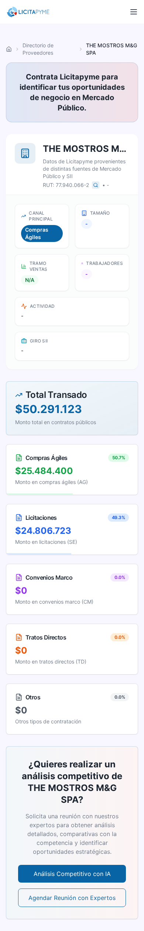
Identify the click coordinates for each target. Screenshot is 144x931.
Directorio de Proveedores (38, 49)
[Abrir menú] (133, 11)
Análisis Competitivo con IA (72, 873)
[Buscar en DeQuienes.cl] (95, 185)
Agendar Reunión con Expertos (72, 897)
